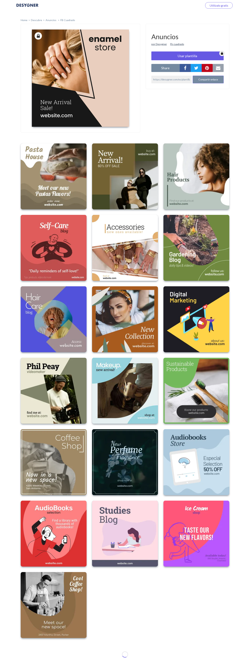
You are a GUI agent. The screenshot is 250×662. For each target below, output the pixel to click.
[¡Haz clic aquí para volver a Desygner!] (27, 8)
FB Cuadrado (67, 20)
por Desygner (159, 44)
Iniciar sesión (190, 5)
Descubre (36, 20)
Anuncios (51, 20)
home (24, 20)
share (165, 68)
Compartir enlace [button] (208, 79)
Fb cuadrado (177, 44)
